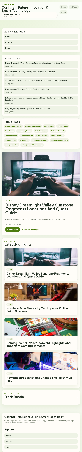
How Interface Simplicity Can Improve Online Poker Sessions (37, 309)
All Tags (74, 7)
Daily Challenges (41, 131)
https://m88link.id (11, 145)
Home (63, 7)
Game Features (42, 135)
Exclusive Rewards (58, 131)
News (63, 12)
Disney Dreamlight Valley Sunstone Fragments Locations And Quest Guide (37, 275)
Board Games (49, 126)
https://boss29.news (39, 140)
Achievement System (33, 126)
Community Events (24, 131)
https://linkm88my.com (59, 140)
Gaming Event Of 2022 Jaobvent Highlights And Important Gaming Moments (38, 344)
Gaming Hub (24, 140)
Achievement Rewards (13, 126)
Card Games (9, 131)
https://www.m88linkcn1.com (32, 145)
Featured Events (11, 135)
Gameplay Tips (10, 140)
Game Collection (27, 135)
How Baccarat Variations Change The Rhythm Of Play (39, 379)
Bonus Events (63, 126)
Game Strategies (57, 135)
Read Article (12, 229)
